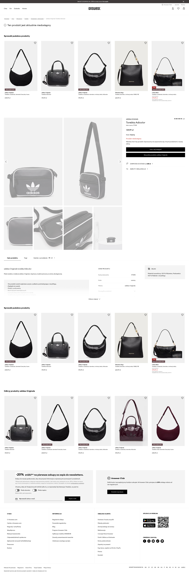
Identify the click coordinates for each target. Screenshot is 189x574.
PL (167, 567)
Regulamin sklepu (58, 519)
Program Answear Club (59, 530)
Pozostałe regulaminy (59, 523)
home (24, 8)
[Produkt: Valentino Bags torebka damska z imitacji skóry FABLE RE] (131, 66)
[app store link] (149, 525)
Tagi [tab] (25, 258)
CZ (152, 567)
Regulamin (21, 567)
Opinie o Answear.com (14, 523)
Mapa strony (47, 567)
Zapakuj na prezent (104, 544)
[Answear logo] (94, 8)
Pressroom (10, 544)
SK (175, 567)
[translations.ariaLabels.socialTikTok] (157, 541)
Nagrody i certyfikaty (14, 527)
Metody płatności (103, 523)
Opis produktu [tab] (12, 258)
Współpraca (11, 530)
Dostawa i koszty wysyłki (106, 519)
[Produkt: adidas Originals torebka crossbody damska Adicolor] (131, 421)
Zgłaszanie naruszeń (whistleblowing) (19, 541)
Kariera (9, 548)
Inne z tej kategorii (155, 149)
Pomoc (100, 551)
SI (172, 567)
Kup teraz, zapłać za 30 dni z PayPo (109, 548)
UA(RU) (183, 567)
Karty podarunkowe (104, 541)
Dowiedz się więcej (117, 492)
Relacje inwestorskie (13, 534)
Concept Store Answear (105, 534)
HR (158, 567)
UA (179, 567)
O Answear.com (12, 519)
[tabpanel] (94, 281)
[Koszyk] (184, 8)
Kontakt (100, 555)
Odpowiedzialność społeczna (16, 537)
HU (161, 567)
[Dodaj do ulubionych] (35, 42)
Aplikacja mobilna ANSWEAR (61, 534)
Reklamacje (101, 530)
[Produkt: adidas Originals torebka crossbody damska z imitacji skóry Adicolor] (94, 66)
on (10, 8)
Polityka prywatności (10, 567)
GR (155, 567)
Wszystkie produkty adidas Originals (155, 155)
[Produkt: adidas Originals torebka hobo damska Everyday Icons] (168, 421)
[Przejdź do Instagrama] (149, 541)
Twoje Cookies (38, 567)
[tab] (44, 257)
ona (5, 8)
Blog (53, 527)
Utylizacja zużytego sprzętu (61, 541)
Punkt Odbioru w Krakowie (106, 537)
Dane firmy (28, 567)
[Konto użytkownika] (173, 8)
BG (146, 567)
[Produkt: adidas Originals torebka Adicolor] (57, 66)
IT (164, 567)
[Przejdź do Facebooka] (144, 541)
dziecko (17, 8)
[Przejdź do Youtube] (153, 541)
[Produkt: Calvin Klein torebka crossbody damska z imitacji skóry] (168, 66)
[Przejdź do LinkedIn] (162, 541)
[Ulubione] (178, 8)
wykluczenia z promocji (77, 483)
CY (149, 567)
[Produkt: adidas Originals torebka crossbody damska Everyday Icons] (20, 66)
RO (170, 567)
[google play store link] (149, 520)
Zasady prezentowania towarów (62, 537)
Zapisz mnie (72, 498)
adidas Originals (132, 119)
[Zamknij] (183, 1)
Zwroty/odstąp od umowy (106, 527)
